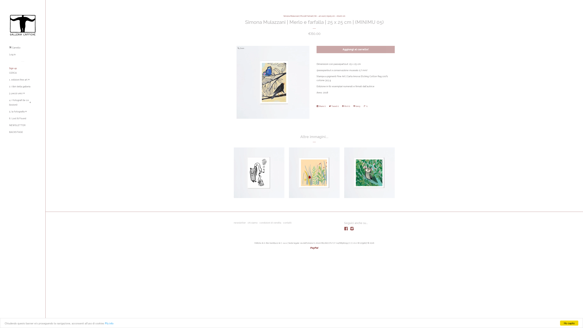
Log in (12, 54)
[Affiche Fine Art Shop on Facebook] (346, 229)
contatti (287, 222)
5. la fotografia (17, 111)
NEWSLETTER (17, 125)
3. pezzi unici (16, 93)
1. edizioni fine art (18, 79)
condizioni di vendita (270, 222)
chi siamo (253, 222)
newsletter (240, 222)
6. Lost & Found (17, 118)
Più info (109, 323)
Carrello (15, 47)
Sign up (13, 68)
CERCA (13, 73)
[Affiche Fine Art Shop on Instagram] (352, 229)
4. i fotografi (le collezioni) (19, 102)
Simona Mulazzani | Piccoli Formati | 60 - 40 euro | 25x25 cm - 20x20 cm (314, 16)
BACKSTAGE (16, 132)
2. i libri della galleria (19, 86)
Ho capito (569, 323)
